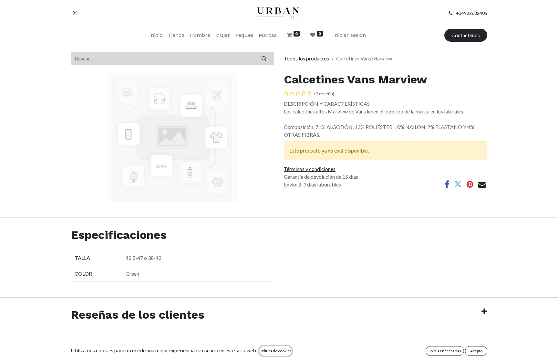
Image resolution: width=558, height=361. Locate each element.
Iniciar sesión (349, 35)
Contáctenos (465, 35)
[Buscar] (264, 58)
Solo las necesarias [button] (445, 350)
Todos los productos (306, 58)
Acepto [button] (476, 350)
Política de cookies (276, 350)
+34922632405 (471, 13)
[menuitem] (156, 35)
